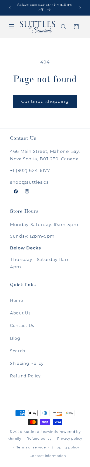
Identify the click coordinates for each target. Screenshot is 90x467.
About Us (20, 312)
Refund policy (39, 438)
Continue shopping (45, 101)
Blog (15, 338)
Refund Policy (25, 375)
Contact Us (22, 325)
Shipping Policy (27, 363)
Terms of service (31, 447)
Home (16, 300)
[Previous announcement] (9, 7)
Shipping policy (65, 447)
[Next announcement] (80, 7)
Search (17, 350)
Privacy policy (69, 438)
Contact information (48, 456)
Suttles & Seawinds (41, 432)
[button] (11, 26)
